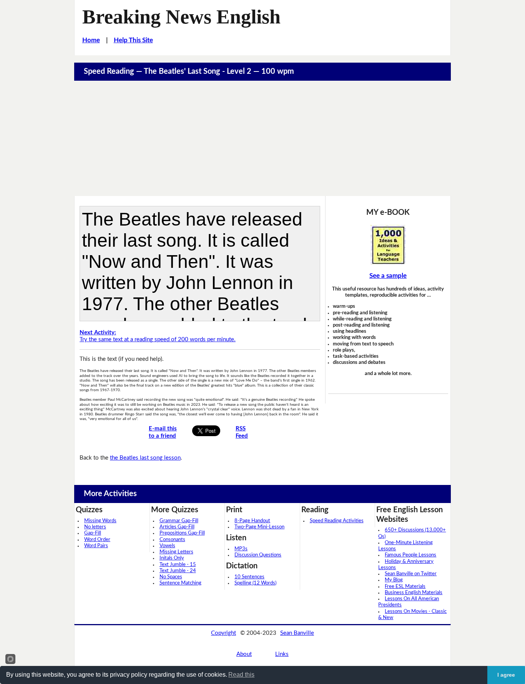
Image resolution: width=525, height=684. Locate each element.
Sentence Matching (180, 583)
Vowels (167, 545)
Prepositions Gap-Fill (182, 533)
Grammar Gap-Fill (178, 520)
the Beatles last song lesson (145, 458)
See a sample (388, 275)
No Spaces (170, 576)
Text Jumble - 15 (177, 564)
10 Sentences (249, 576)
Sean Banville (297, 633)
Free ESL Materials (405, 586)
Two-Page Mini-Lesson (259, 527)
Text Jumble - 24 (177, 570)
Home (91, 40)
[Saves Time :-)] (388, 245)
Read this (241, 674)
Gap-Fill (92, 533)
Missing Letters (176, 552)
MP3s (241, 548)
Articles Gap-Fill (176, 527)
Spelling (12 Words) (255, 583)
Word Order (97, 539)
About (244, 654)
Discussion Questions (257, 555)
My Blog (394, 580)
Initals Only (171, 558)
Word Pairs (96, 545)
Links (282, 654)
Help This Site (133, 40)
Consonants (172, 539)
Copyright (223, 633)
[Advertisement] (262, 138)
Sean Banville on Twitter (411, 573)
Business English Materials (413, 592)
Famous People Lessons (410, 555)
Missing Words (100, 520)
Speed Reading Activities (337, 520)
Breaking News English (181, 16)
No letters (95, 527)
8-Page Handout (252, 520)
